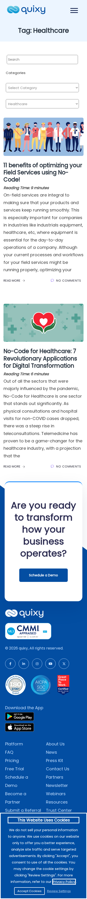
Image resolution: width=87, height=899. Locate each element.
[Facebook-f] (10, 663)
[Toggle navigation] (74, 10)
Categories (16, 72)
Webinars (56, 794)
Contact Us (57, 769)
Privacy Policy (64, 881)
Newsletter (57, 785)
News (51, 752)
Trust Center (59, 810)
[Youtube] (50, 663)
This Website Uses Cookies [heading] (43, 820)
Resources (57, 802)
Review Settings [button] (59, 891)
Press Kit (54, 760)
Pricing (12, 760)
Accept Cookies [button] (29, 891)
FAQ (9, 752)
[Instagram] (37, 663)
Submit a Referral (23, 810)
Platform (14, 744)
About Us (55, 744)
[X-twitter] (64, 663)
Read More (12, 280)
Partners (54, 777)
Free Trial (14, 769)
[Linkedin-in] (24, 663)
